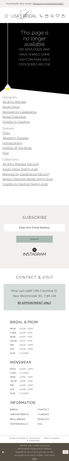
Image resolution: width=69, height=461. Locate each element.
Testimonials (19, 424)
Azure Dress (11, 107)
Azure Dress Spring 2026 (20, 169)
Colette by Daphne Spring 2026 (25, 184)
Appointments (19, 414)
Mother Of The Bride (17, 148)
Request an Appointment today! (48, 3)
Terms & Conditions (52, 438)
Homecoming (12, 143)
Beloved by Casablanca (20, 112)
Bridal (14, 409)
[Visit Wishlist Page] (57, 16)
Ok (65, 452)
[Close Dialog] (3, 452)
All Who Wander (14, 102)
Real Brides (17, 419)
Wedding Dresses (15, 138)
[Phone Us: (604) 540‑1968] (41, 16)
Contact (43, 409)
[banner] (24, 14)
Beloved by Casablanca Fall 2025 (26, 174)
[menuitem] (6, 16)
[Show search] (52, 16)
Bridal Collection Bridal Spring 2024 (28, 179)
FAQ (40, 424)
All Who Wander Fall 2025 (21, 164)
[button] (6, 16)
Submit (34, 239)
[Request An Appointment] (46, 16)
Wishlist (43, 419)
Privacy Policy (34, 438)
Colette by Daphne (16, 122)
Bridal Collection (14, 117)
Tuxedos (43, 414)
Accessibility (34, 441)
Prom (6, 133)
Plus (6, 153)
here (34, 458)
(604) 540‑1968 (22, 290)
